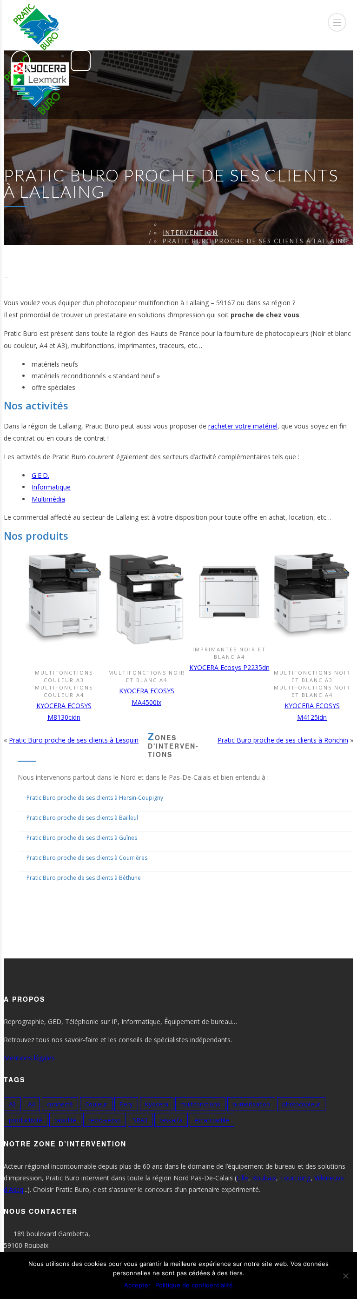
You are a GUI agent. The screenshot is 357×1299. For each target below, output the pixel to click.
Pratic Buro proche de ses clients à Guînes (81, 838)
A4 (31, 1104)
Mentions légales (29, 1057)
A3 (12, 1104)
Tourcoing (295, 1177)
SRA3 (140, 1120)
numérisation (251, 1104)
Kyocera (156, 1104)
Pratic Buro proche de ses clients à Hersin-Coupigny (94, 798)
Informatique (51, 486)
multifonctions (200, 1104)
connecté (60, 1104)
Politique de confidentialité (194, 1285)
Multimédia (48, 499)
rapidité (65, 1120)
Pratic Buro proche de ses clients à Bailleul (82, 818)
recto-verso (104, 1120)
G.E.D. (40, 475)
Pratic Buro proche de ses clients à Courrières (86, 858)
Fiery (126, 1104)
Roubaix (264, 1177)
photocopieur (301, 1104)
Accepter (137, 1285)
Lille (242, 1177)
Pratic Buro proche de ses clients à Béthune (83, 878)
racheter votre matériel (243, 426)
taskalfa (171, 1120)
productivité (25, 1120)
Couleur (96, 1104)
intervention (190, 232)
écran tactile (212, 1120)
